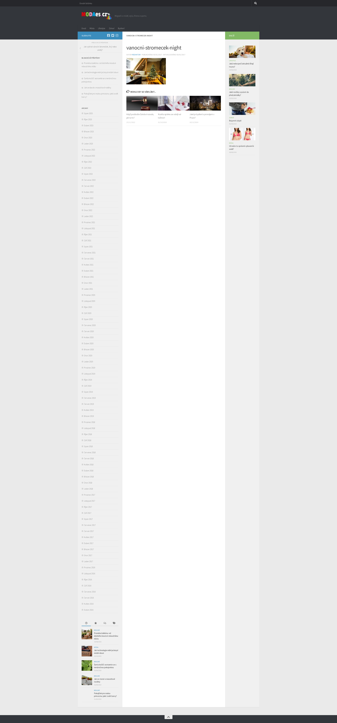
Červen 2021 (89, 258)
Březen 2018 (89, 476)
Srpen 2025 (88, 113)
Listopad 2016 (89, 573)
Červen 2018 (89, 458)
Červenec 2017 (90, 525)
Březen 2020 (89, 349)
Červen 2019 (89, 404)
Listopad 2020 (89, 301)
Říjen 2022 (88, 162)
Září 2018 (87, 440)
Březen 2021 (89, 277)
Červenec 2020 (90, 325)
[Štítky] (113, 623)
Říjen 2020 (88, 307)
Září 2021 (87, 240)
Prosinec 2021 (89, 222)
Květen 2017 (88, 537)
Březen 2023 (89, 131)
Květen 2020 (88, 337)
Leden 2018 (88, 489)
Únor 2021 (88, 283)
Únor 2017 (88, 555)
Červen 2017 (89, 531)
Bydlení (121, 28)
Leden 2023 (88, 143)
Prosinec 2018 (89, 422)
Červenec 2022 (90, 180)
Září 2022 (87, 168)
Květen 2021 (88, 265)
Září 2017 (87, 513)
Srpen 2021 (88, 246)
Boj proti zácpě (235, 120)
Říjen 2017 (88, 507)
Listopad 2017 (89, 501)
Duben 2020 (88, 343)
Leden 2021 (88, 289)
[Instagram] (116, 35)
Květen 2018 (88, 464)
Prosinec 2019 (89, 367)
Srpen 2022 (88, 174)
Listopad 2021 (89, 228)
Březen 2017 (89, 549)
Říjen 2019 (88, 380)
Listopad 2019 (89, 373)
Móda (92, 28)
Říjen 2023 (88, 119)
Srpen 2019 (88, 392)
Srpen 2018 (88, 446)
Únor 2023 (88, 137)
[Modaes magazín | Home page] (97, 16)
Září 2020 (87, 313)
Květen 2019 (88, 410)
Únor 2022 (88, 210)
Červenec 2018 (90, 452)
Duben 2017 (88, 543)
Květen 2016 (88, 604)
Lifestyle (101, 28)
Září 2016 (87, 585)
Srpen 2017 (88, 519)
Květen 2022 (88, 192)
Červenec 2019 (90, 398)
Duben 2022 (88, 198)
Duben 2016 (88, 610)
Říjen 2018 (88, 434)
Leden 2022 (88, 216)
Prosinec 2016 (89, 567)
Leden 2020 (88, 361)
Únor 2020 (88, 355)
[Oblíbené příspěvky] (95, 623)
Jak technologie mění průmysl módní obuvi (101, 72)
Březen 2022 (89, 204)
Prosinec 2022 (89, 149)
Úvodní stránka (86, 3)
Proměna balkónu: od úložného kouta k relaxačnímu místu (106, 636)
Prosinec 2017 (89, 495)
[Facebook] (108, 35)
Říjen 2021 (88, 234)
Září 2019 (87, 386)
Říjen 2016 (88, 579)
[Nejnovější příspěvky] (86, 623)
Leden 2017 (88, 561)
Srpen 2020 (88, 319)
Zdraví (111, 28)
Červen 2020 (89, 331)
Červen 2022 (89, 186)
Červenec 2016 (90, 591)
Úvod (83, 28)
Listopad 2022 (89, 156)
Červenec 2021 (90, 252)
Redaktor (136, 54)
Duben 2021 (88, 271)
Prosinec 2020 (89, 295)
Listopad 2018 (89, 428)
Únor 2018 (88, 482)
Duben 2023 (88, 125)
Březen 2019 (89, 416)
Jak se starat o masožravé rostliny (98, 87)
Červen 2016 (89, 598)
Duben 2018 (88, 470)
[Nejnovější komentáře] (104, 623)
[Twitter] (112, 35)
